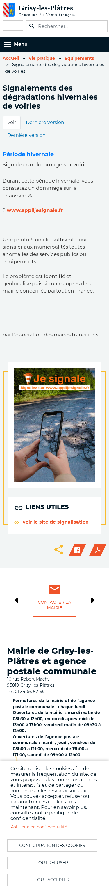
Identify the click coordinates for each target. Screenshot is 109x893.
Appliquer (32, 26)
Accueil (11, 58)
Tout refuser (52, 862)
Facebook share (77, 550)
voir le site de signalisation (56, 522)
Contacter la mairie (55, 605)
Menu (21, 44)
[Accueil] (43, 10)
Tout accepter (52, 880)
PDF (97, 550)
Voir (11, 122)
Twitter (18, 25)
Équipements (79, 58)
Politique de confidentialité (38, 827)
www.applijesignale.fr (35, 210)
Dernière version (45, 122)
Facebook (8, 25)
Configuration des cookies (52, 845)
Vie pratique (41, 58)
